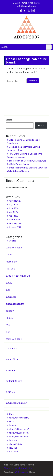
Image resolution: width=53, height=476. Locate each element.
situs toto (11, 370)
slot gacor (11, 296)
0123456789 (25, 3)
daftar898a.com (14, 381)
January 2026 (15, 227)
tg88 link (13, 448)
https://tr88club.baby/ (19, 417)
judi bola (10, 268)
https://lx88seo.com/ (19, 436)
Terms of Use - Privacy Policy (18, 468)
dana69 (10, 311)
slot (8, 289)
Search (9, 119)
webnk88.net (12, 359)
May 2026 (13, 212)
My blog (12, 240)
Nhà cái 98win (15, 444)
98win (11, 414)
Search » (33, 80)
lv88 (8, 325)
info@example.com (26, 6)
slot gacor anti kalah (16, 402)
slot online (11, 348)
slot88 (9, 254)
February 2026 (15, 223)
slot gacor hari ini (15, 304)
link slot (10, 318)
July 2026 (13, 204)
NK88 (11, 421)
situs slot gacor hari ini (18, 275)
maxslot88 (11, 261)
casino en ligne (14, 247)
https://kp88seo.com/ (19, 433)
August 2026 (15, 201)
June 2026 (14, 208)
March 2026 (14, 219)
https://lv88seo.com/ (19, 429)
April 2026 (13, 216)
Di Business (22, 472)
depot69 (13, 440)
